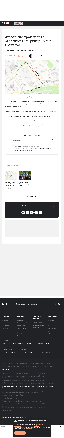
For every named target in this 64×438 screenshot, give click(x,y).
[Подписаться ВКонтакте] (32, 212)
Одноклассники (52, 328)
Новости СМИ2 (32, 197)
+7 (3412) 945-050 (28, 352)
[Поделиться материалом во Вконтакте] (23, 125)
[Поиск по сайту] (57, 23)
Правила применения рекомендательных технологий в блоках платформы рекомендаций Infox (26, 387)
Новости (5, 320)
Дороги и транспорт (21, 56)
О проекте (20, 320)
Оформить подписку (27, 304)
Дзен (49, 331)
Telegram (50, 323)
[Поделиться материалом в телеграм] (34, 125)
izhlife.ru (36, 426)
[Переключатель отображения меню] (61, 23)
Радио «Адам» (37, 322)
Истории (5, 323)
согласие (20, 146)
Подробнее (29, 428)
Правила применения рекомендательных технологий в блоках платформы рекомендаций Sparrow (27, 386)
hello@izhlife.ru (45, 352)
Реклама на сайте (22, 323)
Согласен (20, 433)
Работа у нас (21, 325)
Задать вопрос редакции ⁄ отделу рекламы (22, 331)
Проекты (5, 328)
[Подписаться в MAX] (40, 212)
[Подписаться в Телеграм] (27, 212)
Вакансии (20, 336)
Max (49, 325)
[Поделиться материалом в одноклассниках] (29, 125)
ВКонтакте (51, 320)
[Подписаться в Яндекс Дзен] (23, 212)
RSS (49, 334)
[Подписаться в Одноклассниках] (36, 212)
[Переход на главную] (5, 23)
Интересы (5, 325)
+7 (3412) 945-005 (8, 352)
